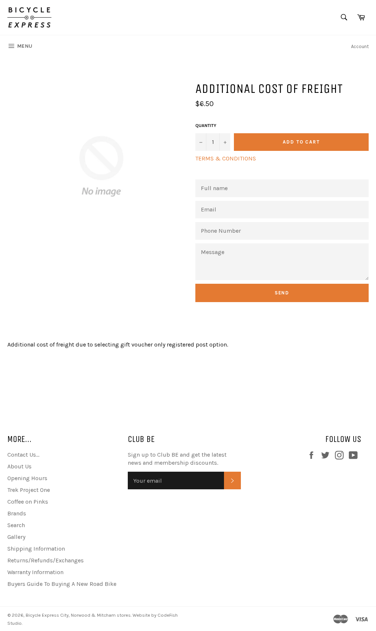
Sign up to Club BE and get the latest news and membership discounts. (177, 458)
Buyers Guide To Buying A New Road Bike (61, 583)
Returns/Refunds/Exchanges (45, 560)
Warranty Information (35, 572)
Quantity (205, 125)
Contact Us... (23, 454)
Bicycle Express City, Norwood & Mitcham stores (78, 615)
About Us (19, 466)
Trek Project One (28, 489)
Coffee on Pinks (27, 501)
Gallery (16, 536)
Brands (16, 513)
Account (360, 46)
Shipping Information (36, 548)
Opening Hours (27, 478)
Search (16, 525)
